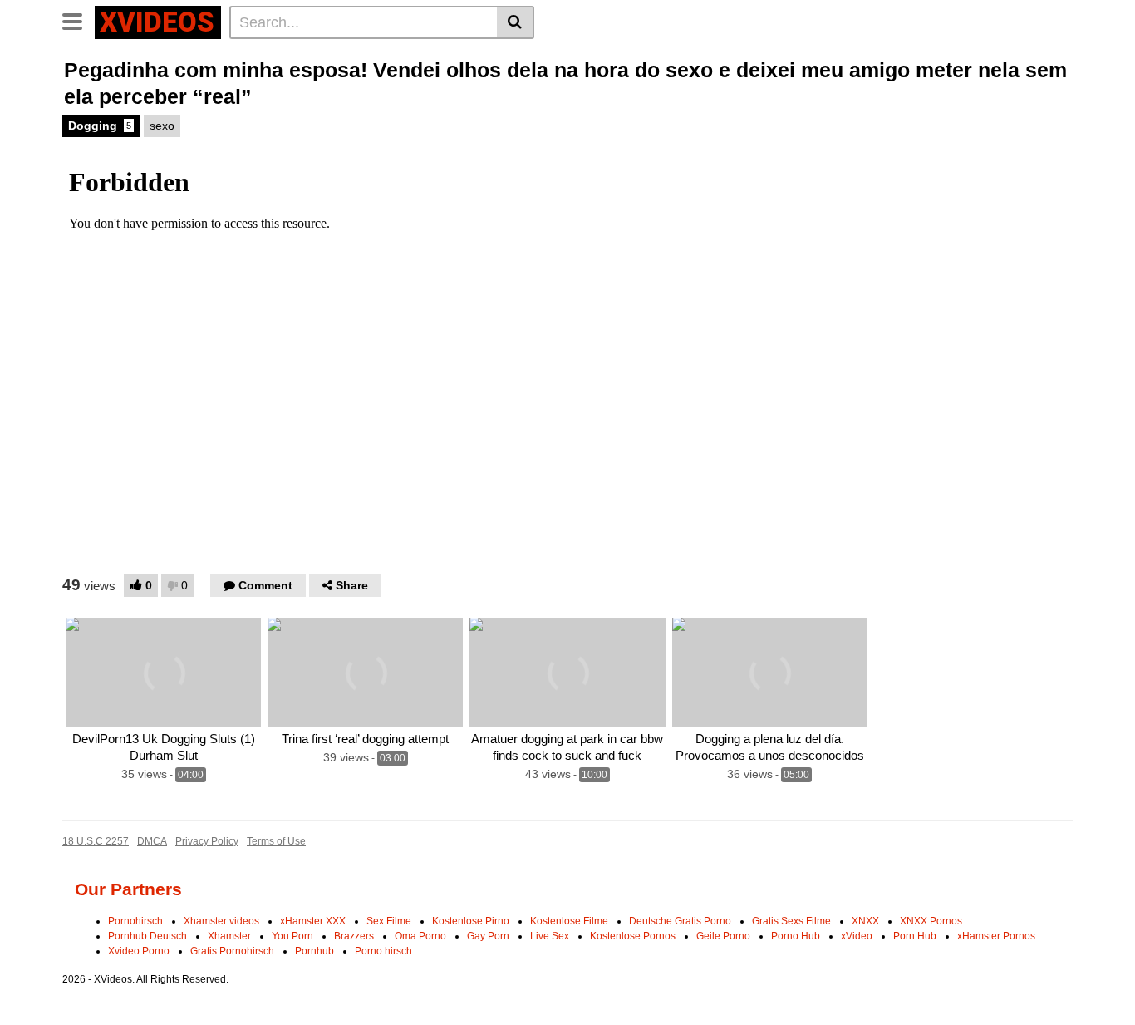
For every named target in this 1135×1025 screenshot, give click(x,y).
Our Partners (128, 889)
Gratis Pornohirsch (232, 951)
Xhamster (229, 936)
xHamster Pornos (996, 936)
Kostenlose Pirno (470, 921)
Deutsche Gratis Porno (680, 921)
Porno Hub (795, 936)
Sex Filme (388, 921)
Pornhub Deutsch (147, 936)
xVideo (856, 936)
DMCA (152, 841)
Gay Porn (488, 936)
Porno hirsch (383, 951)
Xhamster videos (221, 921)
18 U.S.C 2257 (95, 841)
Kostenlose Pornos (633, 936)
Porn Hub (914, 936)
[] (515, 22)
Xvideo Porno (139, 951)
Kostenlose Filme (569, 921)
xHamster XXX (313, 921)
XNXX (865, 921)
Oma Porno (420, 936)
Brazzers (354, 936)
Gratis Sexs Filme (791, 921)
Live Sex (549, 936)
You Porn (292, 936)
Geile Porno (723, 936)
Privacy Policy (206, 841)
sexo (162, 125)
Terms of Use (276, 841)
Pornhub (314, 951)
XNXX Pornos (931, 921)
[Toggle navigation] (78, 20)
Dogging (99, 125)
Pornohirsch (135, 921)
